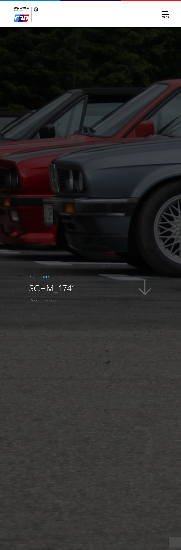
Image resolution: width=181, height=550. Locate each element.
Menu (165, 16)
